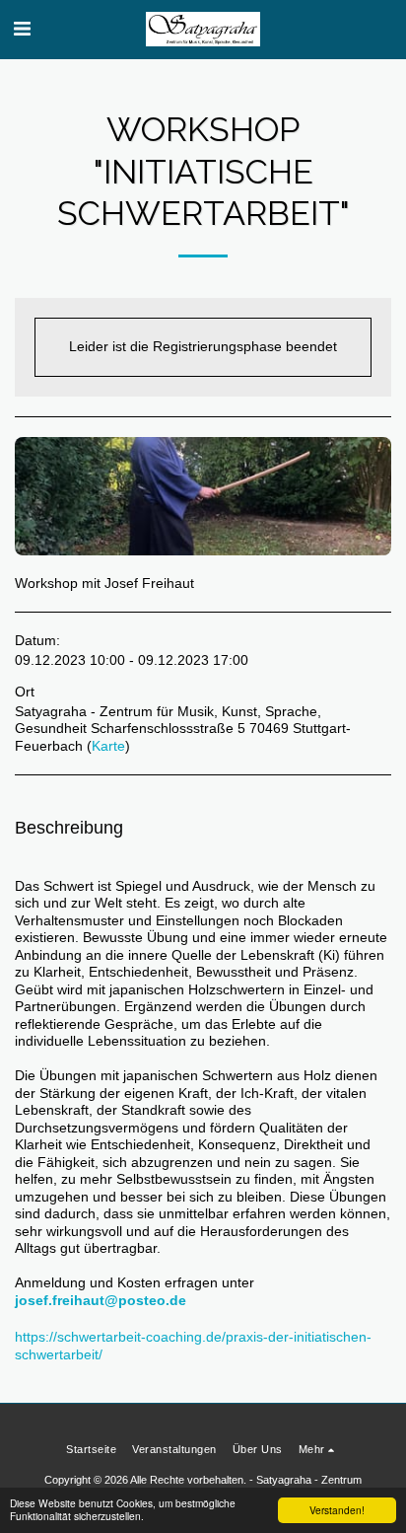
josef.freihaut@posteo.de (100, 1300)
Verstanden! (337, 1509)
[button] (21, 28)
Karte (108, 746)
